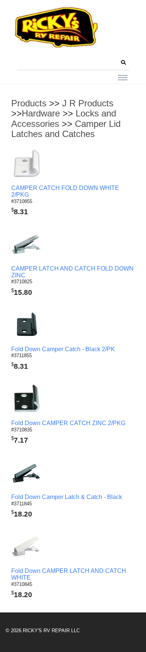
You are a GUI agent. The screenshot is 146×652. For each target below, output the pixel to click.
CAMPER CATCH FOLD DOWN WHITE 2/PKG (65, 191)
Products (28, 103)
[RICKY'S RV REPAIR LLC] (58, 27)
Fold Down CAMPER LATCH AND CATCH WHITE (68, 574)
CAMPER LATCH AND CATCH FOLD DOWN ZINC (72, 271)
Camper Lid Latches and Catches (66, 129)
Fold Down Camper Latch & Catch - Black (66, 497)
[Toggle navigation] (122, 77)
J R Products (87, 103)
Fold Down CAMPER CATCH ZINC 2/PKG (68, 423)
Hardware (41, 113)
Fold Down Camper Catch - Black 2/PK (63, 349)
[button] (123, 63)
